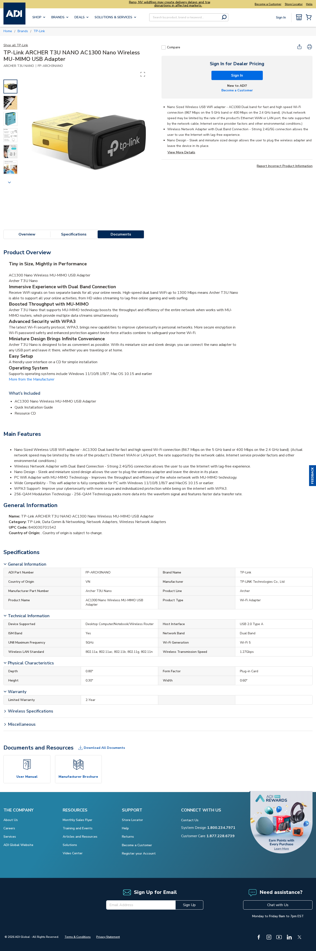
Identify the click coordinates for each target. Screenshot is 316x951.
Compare (173, 47)
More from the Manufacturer (31, 379)
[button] (312, 475)
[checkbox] (163, 47)
